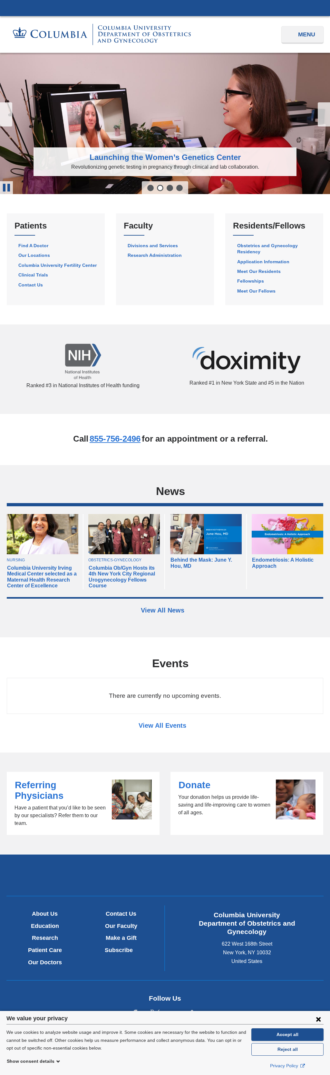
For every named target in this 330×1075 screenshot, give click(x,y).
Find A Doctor (33, 245)
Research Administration (155, 255)
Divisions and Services (153, 245)
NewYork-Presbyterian (165, 877)
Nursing (16, 560)
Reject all (287, 1049)
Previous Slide (6, 114)
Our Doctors (45, 962)
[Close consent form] (318, 1019)
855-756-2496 (115, 438)
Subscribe (121, 950)
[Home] (102, 34)
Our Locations (34, 255)
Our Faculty (121, 926)
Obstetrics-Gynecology (114, 560)
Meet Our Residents (259, 271)
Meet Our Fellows (256, 291)
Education (45, 926)
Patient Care (45, 950)
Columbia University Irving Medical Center (165, 8)
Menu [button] (306, 34)
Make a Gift (121, 938)
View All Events (163, 725)
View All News (163, 610)
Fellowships (250, 281)
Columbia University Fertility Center (57, 265)
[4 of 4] (179, 188)
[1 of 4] (150, 188)
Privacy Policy (284, 1065)
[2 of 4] (160, 188)
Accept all (287, 1034)
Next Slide (324, 114)
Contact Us (30, 284)
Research (45, 938)
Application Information (263, 261)
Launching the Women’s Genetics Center (165, 157)
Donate (246, 803)
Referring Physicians (83, 803)
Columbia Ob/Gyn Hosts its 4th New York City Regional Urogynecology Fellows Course (122, 576)
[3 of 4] (170, 188)
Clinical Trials (33, 274)
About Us (45, 914)
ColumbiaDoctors (269, 875)
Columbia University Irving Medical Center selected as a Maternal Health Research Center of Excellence (42, 576)
